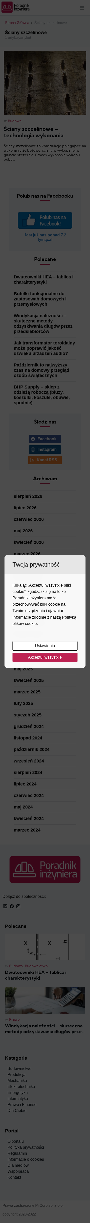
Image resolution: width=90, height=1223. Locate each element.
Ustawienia (45, 646)
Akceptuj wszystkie (45, 657)
